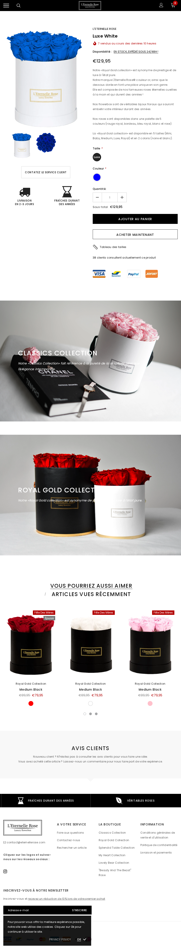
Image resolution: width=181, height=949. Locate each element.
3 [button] (96, 714)
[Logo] (90, 5)
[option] (45, 77)
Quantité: (99, 189)
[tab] (90, 585)
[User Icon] (161, 5)
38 (94, 257)
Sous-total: (101, 207)
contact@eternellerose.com (26, 842)
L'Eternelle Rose (105, 29)
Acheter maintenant (135, 234)
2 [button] (90, 714)
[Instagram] (5, 871)
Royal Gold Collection (31, 684)
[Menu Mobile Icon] (6, 6)
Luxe (97, 157)
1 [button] (84, 714)
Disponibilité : (102, 51)
